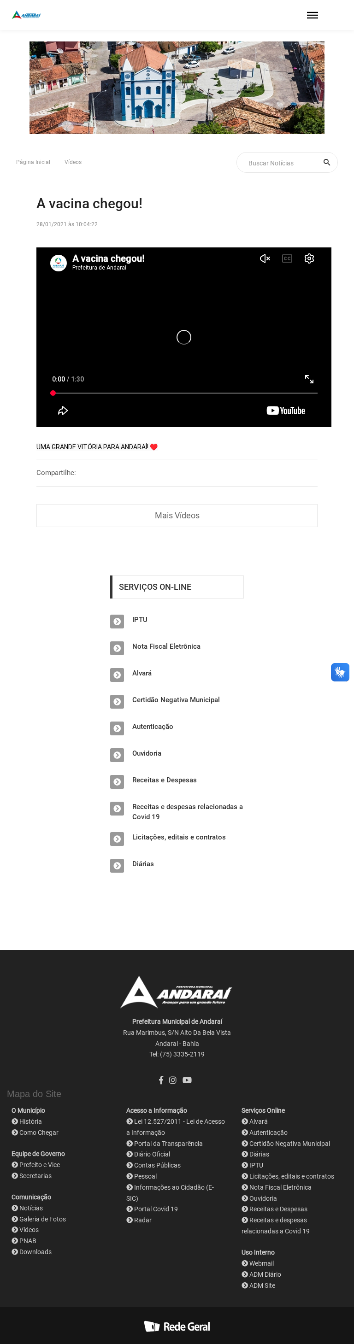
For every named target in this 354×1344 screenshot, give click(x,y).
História (30, 1121)
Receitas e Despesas (164, 780)
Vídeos (73, 162)
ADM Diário (265, 1274)
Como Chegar (39, 1132)
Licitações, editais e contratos (179, 837)
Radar (143, 1220)
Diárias (143, 864)
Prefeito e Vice (39, 1164)
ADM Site (262, 1285)
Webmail (261, 1263)
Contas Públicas (157, 1165)
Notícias (31, 1208)
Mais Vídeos (177, 515)
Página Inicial (33, 162)
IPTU (140, 620)
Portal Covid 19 (156, 1209)
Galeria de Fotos (42, 1219)
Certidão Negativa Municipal (176, 700)
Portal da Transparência (168, 1143)
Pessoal (145, 1176)
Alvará (142, 673)
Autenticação (152, 726)
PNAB (27, 1240)
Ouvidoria (146, 753)
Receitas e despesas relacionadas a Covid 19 (187, 812)
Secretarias (35, 1176)
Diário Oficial (152, 1154)
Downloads (35, 1252)
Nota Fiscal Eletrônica (166, 646)
